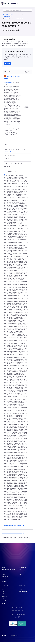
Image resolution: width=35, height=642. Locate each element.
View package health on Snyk (14, 525)
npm (20, 15)
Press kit (4, 600)
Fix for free (7, 63)
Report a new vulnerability (9, 537)
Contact (3, 593)
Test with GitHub (5, 576)
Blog (20, 569)
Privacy (3, 598)
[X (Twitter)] (13, 611)
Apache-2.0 (6, 174)
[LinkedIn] (22, 611)
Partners (4, 567)
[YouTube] (16, 611)
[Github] (16, 618)
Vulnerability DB (22, 567)
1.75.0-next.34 (7, 151)
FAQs (20, 574)
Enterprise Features (6, 572)
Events (3, 603)
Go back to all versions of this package (13, 533)
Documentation (22, 572)
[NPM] (19, 618)
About (3, 589)
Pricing (3, 574)
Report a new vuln (23, 591)
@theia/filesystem (7, 16)
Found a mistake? (23, 537)
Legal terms (4, 596)
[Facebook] (19, 611)
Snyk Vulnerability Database (10, 15)
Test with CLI (5, 579)
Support (20, 589)
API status (4, 581)
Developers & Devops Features (9, 569)
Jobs (3, 591)
